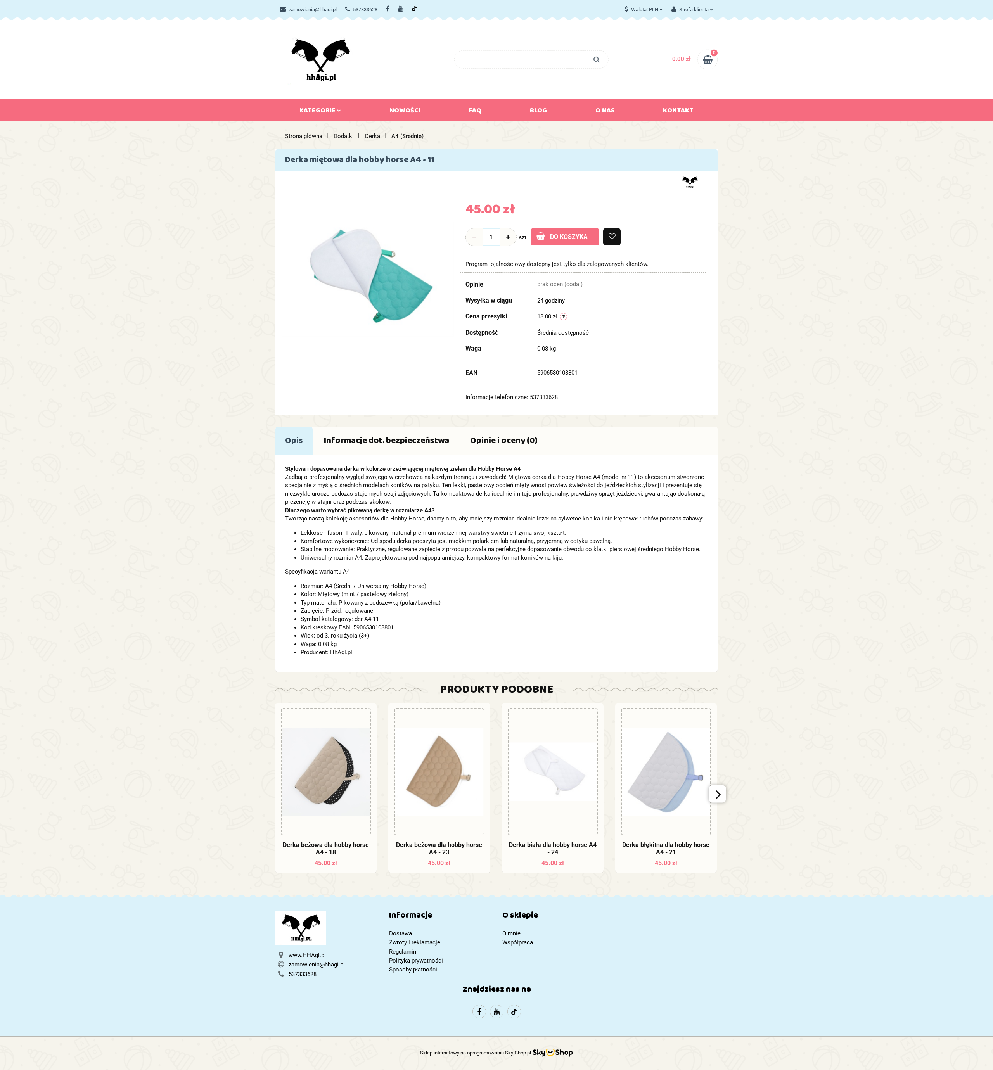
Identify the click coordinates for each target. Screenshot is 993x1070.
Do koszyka (569, 236)
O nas (605, 112)
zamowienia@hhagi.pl (313, 9)
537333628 (365, 9)
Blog (538, 112)
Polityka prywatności (416, 960)
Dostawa (400, 933)
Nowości (404, 112)
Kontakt (678, 112)
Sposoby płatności (413, 969)
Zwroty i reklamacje (414, 942)
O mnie (511, 933)
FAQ (475, 112)
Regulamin (402, 951)
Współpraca (517, 942)
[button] (440, 917)
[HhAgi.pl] (690, 181)
